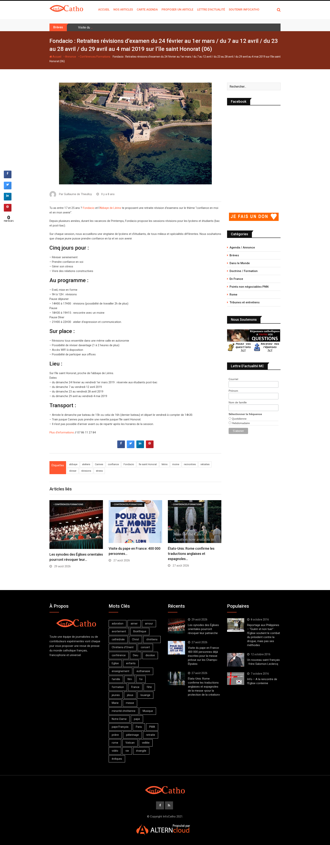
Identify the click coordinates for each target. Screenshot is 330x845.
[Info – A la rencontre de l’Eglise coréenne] (235, 678)
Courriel (233, 379)
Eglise (115, 663)
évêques (117, 758)
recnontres (190, 464)
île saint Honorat (148, 464)
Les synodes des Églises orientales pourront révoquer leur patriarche (203, 629)
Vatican (130, 742)
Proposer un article (177, 9)
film (129, 679)
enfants (131, 663)
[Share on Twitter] (130, 447)
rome (115, 742)
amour (149, 623)
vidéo (115, 750)
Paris (139, 726)
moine (175, 464)
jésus (130, 695)
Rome (233, 294)
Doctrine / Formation (244, 271)
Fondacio (89, 208)
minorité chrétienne (123, 710)
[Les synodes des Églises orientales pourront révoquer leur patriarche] (176, 626)
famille (116, 679)
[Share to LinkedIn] (140, 447)
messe (130, 702)
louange (145, 695)
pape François (120, 726)
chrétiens (152, 639)
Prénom (233, 390)
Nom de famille (238, 402)
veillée (146, 742)
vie (127, 750)
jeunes (116, 695)
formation (118, 687)
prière (115, 734)
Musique (148, 710)
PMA (152, 726)
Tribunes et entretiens (245, 302)
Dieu (135, 655)
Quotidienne (239, 418)
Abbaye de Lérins (110, 208)
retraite (150, 734)
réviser (72, 470)
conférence (119, 655)
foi (140, 679)
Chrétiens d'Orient (122, 647)
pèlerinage (132, 734)
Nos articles (123, 9)
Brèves (234, 255)
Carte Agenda (147, 9)
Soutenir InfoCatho (244, 9)
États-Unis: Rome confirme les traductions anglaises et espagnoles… (191, 553)
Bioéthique (139, 631)
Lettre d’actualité (211, 9)
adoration (117, 623)
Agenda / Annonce (242, 247)
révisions (86, 470)
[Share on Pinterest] (150, 447)
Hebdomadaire (240, 423)
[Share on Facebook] (121, 447)
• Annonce (70, 56)
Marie (115, 702)
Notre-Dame (119, 718)
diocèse (150, 655)
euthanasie (143, 671)
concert (145, 647)
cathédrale (118, 639)
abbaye (73, 464)
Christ (135, 639)
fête (149, 687)
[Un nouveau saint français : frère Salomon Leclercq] (235, 660)
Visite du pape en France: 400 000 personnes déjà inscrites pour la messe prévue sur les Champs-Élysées (203, 656)
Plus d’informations (61, 432)
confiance (113, 464)
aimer (134, 623)
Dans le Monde (240, 263)
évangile (141, 750)
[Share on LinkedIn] (7, 199)
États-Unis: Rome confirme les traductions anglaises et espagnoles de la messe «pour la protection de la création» (204, 686)
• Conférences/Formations (94, 56)
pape (137, 718)
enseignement (120, 671)
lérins (164, 464)
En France (236, 279)
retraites (205, 464)
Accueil (104, 9)
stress (99, 470)
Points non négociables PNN (249, 286)
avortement (119, 631)
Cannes (99, 464)
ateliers (86, 464)
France (135, 687)
